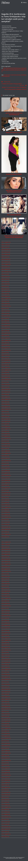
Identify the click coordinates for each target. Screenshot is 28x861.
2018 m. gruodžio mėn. (6, 389)
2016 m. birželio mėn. (5, 458)
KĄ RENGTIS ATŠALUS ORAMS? (14, 174)
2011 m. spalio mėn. (5, 502)
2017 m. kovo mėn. (5, 441)
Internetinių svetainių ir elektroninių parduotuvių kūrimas (15, 858)
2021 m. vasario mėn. (5, 328)
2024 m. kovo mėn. (5, 274)
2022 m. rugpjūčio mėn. (6, 298)
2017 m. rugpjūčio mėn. (6, 428)
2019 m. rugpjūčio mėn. (6, 369)
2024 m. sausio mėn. (5, 279)
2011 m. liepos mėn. (5, 509)
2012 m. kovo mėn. (5, 497)
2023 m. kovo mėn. (5, 286)
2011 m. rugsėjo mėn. (5, 504)
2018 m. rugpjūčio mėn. (6, 399)
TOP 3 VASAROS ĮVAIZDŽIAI (14, 215)
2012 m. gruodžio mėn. (6, 492)
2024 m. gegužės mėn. (5, 269)
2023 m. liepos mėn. (5, 281)
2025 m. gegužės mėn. (5, 254)
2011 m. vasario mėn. (5, 522)
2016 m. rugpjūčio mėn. (6, 453)
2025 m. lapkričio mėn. (5, 252)
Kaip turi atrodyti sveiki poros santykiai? (12, 74)
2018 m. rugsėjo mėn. (5, 396)
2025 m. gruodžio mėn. (6, 249)
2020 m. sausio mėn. (5, 357)
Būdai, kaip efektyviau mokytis (14, 132)
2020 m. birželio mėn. (5, 345)
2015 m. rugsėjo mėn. (5, 468)
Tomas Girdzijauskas (5, 76)
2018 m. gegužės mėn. (5, 406)
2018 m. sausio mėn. (5, 416)
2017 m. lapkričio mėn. (5, 421)
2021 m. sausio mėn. (5, 330)
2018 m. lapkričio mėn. (5, 392)
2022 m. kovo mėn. (5, 308)
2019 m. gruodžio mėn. (6, 360)
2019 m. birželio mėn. (5, 374)
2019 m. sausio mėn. (5, 387)
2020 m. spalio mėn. (5, 335)
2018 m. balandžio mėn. (6, 409)
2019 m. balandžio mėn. (6, 379)
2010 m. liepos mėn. (5, 536)
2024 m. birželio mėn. (5, 266)
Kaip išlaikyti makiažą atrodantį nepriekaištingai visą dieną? (14, 191)
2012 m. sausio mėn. (5, 500)
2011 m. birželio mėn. (5, 512)
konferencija (23, 74)
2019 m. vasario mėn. (5, 384)
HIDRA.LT (20, 858)
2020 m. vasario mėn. (5, 355)
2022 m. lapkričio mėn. (5, 291)
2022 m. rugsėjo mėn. (5, 296)
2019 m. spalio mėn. (5, 365)
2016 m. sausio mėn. (5, 465)
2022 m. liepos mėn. (5, 301)
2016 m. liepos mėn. (5, 455)
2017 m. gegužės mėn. (5, 436)
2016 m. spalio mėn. (5, 448)
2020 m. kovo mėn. (5, 352)
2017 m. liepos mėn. (5, 431)
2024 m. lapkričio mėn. (5, 261)
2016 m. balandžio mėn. (6, 460)
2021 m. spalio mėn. (5, 318)
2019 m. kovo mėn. (5, 382)
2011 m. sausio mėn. (5, 524)
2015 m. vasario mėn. (5, 477)
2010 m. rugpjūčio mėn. (6, 534)
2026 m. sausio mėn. (5, 247)
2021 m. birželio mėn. (5, 323)
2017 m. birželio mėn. (5, 433)
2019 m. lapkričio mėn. (5, 362)
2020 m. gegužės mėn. (5, 347)
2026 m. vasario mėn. (5, 244)
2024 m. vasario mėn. (5, 276)
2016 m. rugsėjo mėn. (5, 450)
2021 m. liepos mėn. (5, 320)
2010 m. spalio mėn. (5, 531)
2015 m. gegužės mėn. (5, 473)
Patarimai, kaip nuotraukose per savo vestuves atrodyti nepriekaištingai (14, 236)
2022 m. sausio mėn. (5, 313)
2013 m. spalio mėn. (5, 485)
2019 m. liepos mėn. (5, 372)
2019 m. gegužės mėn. (5, 377)
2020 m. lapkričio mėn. (5, 333)
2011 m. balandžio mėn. (6, 517)
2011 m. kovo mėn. (5, 519)
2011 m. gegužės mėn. (5, 514)
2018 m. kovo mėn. (5, 411)
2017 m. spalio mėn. (5, 423)
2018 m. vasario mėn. (5, 414)
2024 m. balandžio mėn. (6, 271)
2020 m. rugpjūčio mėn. (6, 340)
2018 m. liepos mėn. (5, 401)
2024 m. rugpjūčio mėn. (6, 264)
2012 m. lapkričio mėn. (5, 495)
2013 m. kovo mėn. (5, 490)
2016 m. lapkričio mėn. (5, 446)
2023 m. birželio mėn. (5, 284)
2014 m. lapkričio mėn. (5, 480)
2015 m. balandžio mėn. (6, 475)
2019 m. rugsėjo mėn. (5, 367)
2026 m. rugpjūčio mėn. (6, 242)
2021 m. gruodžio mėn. (6, 315)
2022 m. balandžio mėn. (6, 306)
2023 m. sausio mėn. (5, 288)
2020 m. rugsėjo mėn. (5, 338)
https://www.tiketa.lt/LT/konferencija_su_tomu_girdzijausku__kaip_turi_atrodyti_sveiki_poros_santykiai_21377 (13, 69)
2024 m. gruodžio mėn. (6, 259)
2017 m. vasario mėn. (5, 443)
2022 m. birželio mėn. (5, 303)
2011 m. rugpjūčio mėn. (6, 507)
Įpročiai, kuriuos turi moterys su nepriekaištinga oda (14, 113)
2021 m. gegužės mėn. (5, 325)
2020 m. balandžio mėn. (6, 350)
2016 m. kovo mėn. (5, 463)
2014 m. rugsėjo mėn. (5, 482)
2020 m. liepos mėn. (5, 342)
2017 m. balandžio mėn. (6, 438)
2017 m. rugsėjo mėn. (5, 426)
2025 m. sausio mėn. (5, 257)
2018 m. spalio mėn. (5, 394)
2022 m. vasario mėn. (5, 311)
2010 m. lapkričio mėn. (5, 529)
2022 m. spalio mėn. (5, 293)
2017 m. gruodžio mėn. (6, 419)
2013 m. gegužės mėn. (5, 487)
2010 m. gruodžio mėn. (6, 527)
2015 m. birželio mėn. (5, 470)
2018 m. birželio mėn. (5, 404)
